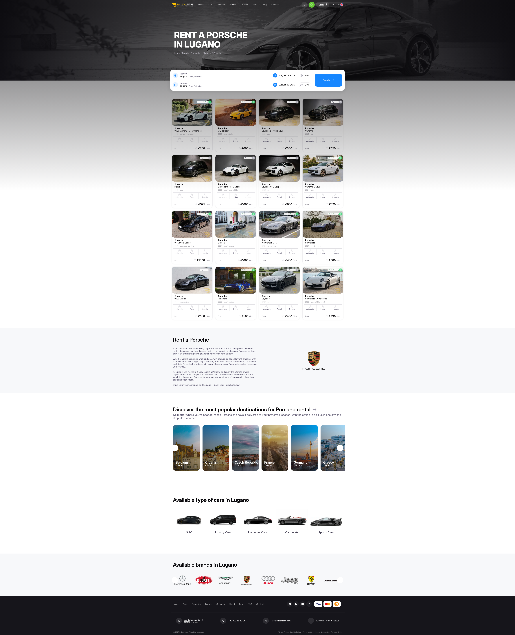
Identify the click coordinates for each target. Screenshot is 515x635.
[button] (221, 75)
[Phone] (304, 5)
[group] (257, 448)
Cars (210, 4)
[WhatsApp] (312, 5)
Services (244, 4)
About (255, 4)
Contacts (275, 4)
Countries (221, 4)
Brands (233, 4)
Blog (265, 4)
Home (201, 4)
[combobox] (337, 5)
